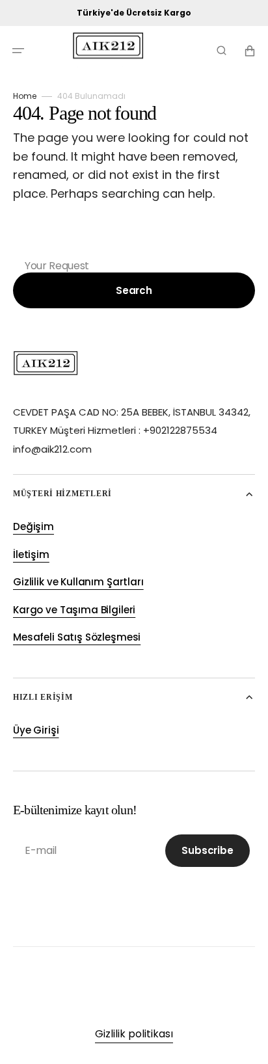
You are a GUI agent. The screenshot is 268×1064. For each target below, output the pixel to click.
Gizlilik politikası (134, 1033)
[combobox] (134, 245)
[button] (18, 50)
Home (24, 95)
